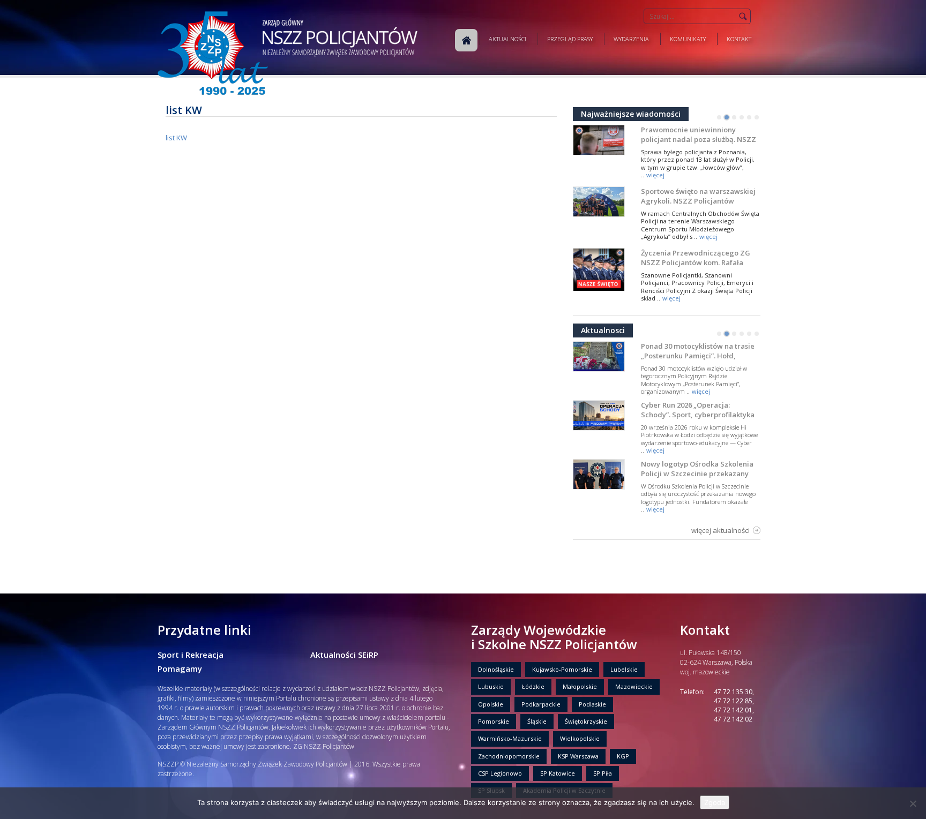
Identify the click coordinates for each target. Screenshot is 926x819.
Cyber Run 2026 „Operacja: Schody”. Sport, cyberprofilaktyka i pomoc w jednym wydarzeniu (698, 414)
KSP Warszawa (578, 756)
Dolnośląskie (496, 669)
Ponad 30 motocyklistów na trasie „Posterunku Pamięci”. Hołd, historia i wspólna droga (698, 355)
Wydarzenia (631, 39)
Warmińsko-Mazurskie (510, 738)
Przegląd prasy (570, 39)
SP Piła (602, 773)
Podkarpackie (541, 704)
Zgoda (714, 802)
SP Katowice (557, 773)
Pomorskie (493, 721)
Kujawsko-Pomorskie (562, 669)
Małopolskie (580, 686)
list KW (176, 137)
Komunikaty (688, 39)
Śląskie (537, 721)
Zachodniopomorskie (509, 756)
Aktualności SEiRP (344, 654)
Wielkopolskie (580, 738)
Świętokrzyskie (586, 721)
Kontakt (739, 39)
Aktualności (507, 39)
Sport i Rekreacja (190, 654)
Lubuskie (491, 686)
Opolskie (490, 704)
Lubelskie (624, 669)
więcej (655, 175)
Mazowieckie (634, 686)
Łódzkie (533, 686)
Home (466, 40)
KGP (623, 756)
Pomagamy (180, 668)
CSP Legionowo (500, 773)
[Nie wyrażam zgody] (912, 803)
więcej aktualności (720, 530)
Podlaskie (592, 704)
